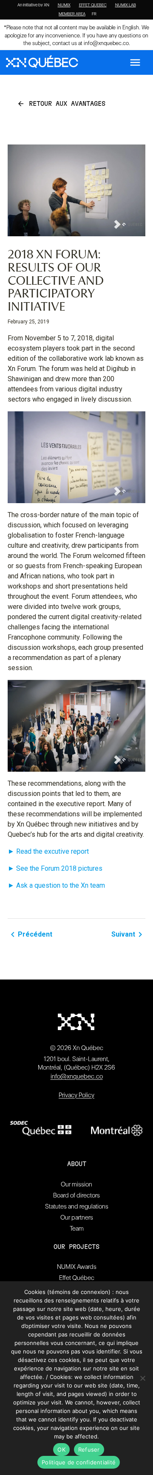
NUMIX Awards (76, 1267)
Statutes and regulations (76, 1206)
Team (77, 1228)
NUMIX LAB (125, 5)
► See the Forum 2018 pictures (55, 868)
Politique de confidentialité (79, 1462)
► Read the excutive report (48, 851)
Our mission (76, 1184)
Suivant (128, 934)
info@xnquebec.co (106, 43)
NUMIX (64, 5)
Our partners (76, 1217)
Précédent (30, 934)
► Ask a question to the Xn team (56, 885)
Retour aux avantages (61, 104)
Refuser (89, 1449)
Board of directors (76, 1195)
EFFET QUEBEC (93, 5)
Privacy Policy (76, 1095)
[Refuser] (142, 1378)
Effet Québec (76, 1278)
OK (61, 1449)
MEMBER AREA (72, 14)
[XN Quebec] (42, 62)
